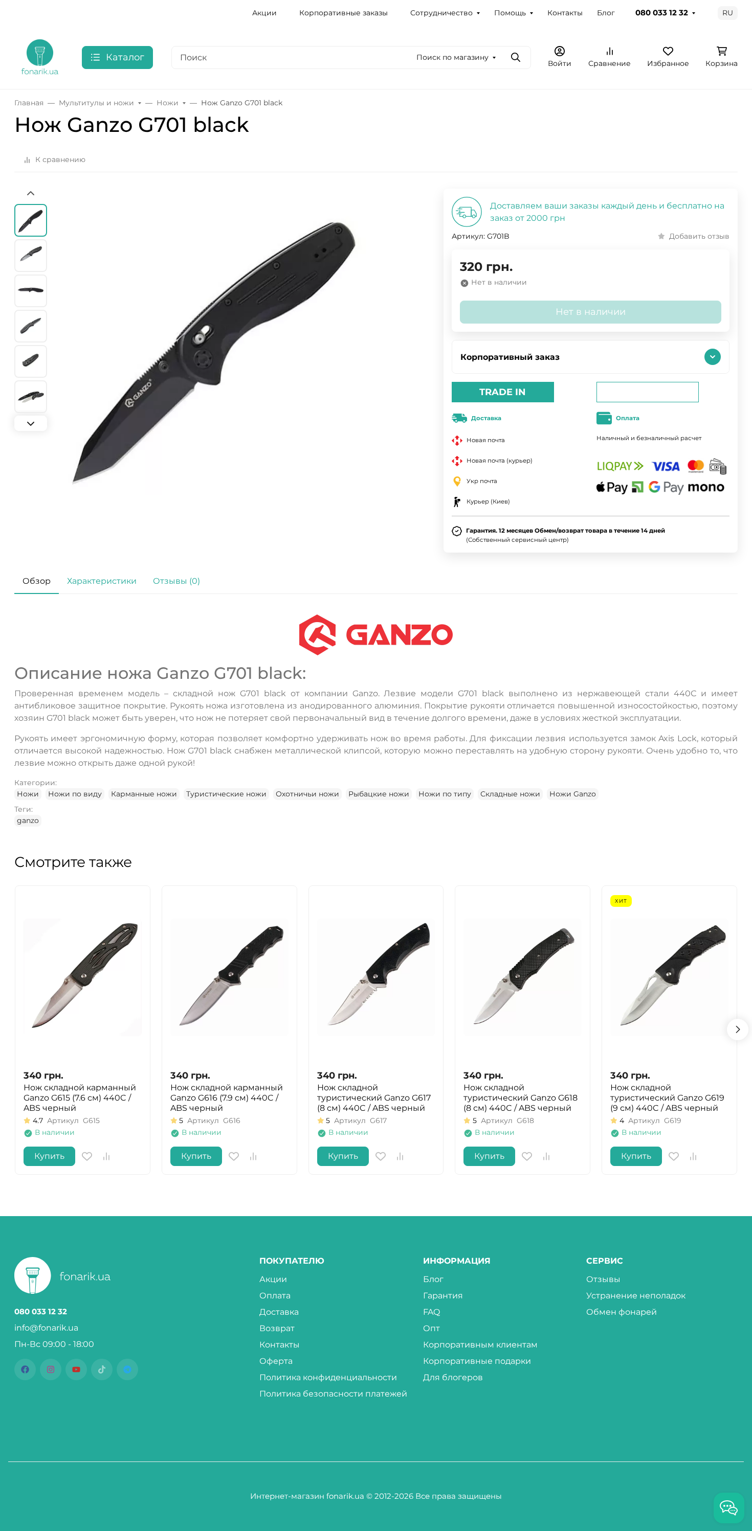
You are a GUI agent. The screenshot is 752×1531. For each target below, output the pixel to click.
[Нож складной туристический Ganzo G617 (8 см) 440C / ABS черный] (376, 978)
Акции (264, 12)
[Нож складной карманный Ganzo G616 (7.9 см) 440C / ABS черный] (229, 978)
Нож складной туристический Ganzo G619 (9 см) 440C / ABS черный (667, 1098)
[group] (216, 366)
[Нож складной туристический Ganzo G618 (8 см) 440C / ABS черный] (522, 978)
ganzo (28, 820)
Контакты (565, 12)
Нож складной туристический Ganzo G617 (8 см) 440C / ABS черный (374, 1098)
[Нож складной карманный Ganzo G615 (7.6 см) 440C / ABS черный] (83, 978)
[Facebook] (25, 1369)
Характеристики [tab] (102, 581)
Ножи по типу (444, 793)
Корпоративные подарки (477, 1361)
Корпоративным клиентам (480, 1345)
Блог (606, 12)
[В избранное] (87, 1156)
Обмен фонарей (621, 1312)
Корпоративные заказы (343, 12)
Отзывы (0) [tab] (176, 581)
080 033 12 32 (661, 12)
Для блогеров (453, 1377)
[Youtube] (76, 1369)
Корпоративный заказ (510, 357)
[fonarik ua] (39, 56)
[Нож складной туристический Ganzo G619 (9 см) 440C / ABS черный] (669, 978)
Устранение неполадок (635, 1295)
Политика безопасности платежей (333, 1394)
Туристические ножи (226, 793)
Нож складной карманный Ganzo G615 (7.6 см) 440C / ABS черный (80, 1098)
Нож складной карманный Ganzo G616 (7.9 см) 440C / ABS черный (226, 1098)
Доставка (279, 1312)
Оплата (275, 1295)
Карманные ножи (144, 793)
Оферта (276, 1361)
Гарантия (443, 1295)
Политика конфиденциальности (328, 1377)
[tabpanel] (376, 720)
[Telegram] (127, 1369)
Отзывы (603, 1279)
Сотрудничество (441, 12)
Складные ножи (510, 793)
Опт (431, 1328)
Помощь (510, 12)
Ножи (28, 793)
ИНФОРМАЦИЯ (457, 1261)
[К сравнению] (106, 1156)
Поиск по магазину (452, 57)
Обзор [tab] (37, 581)
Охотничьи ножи (307, 793)
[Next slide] (30, 423)
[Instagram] (50, 1369)
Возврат (277, 1328)
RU (727, 12)
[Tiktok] (102, 1369)
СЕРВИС (604, 1261)
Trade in (502, 392)
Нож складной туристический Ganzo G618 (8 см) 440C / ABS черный (520, 1098)
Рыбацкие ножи (378, 793)
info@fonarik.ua (46, 1328)
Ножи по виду (75, 793)
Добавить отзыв (699, 236)
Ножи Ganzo (572, 793)
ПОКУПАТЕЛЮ (291, 1261)
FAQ (431, 1312)
